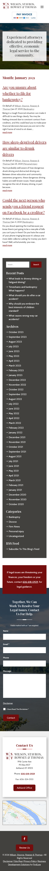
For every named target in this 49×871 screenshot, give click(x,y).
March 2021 (15, 480)
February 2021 (16, 485)
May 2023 (14, 356)
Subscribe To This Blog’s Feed (24, 549)
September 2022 (18, 394)
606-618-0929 (30, 581)
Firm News (14, 526)
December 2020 (17, 494)
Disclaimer (8, 703)
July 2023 (14, 346)
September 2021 (17, 451)
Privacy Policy (30, 861)
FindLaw (37, 864)
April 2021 (14, 475)
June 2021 (14, 466)
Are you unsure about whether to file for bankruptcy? (19, 93)
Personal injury (30, 164)
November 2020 (17, 499)
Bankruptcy (29, 109)
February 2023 (16, 370)
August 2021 (15, 456)
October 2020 (16, 504)
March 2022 (15, 423)
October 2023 (16, 332)
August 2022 (15, 399)
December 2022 (17, 379)
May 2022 (14, 413)
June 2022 (14, 408)
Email (6, 644)
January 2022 (15, 432)
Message (7, 671)
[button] (42, 7)
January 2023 (15, 375)
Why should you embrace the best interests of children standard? (24, 307)
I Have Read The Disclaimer (18, 709)
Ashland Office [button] (24, 787)
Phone (6, 657)
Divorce (13, 521)
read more (7, 132)
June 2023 (14, 351)
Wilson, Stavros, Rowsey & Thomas (26, 855)
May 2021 (14, 470)
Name (5, 631)
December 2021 (17, 437)
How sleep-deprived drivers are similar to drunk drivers (24, 148)
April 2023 (14, 360)
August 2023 (15, 341)
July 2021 (13, 461)
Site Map (18, 861)
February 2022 (16, 427)
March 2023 (15, 365)
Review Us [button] (24, 847)
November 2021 (17, 442)
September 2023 (18, 336)
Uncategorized (16, 536)
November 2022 (17, 384)
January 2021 (15, 489)
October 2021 (16, 446)
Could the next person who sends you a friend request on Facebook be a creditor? (23, 206)
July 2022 (14, 403)
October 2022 (16, 389)
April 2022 (14, 418)
